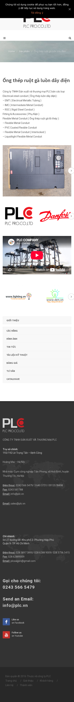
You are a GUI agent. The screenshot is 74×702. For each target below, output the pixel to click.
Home (11, 51)
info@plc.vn (17, 493)
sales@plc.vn (18, 503)
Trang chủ (11, 680)
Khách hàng (46, 680)
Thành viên (26, 685)
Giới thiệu (28, 680)
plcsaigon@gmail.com (23, 561)
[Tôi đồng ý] (69, 9)
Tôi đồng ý (37, 12)
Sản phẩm (24, 51)
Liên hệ (9, 685)
